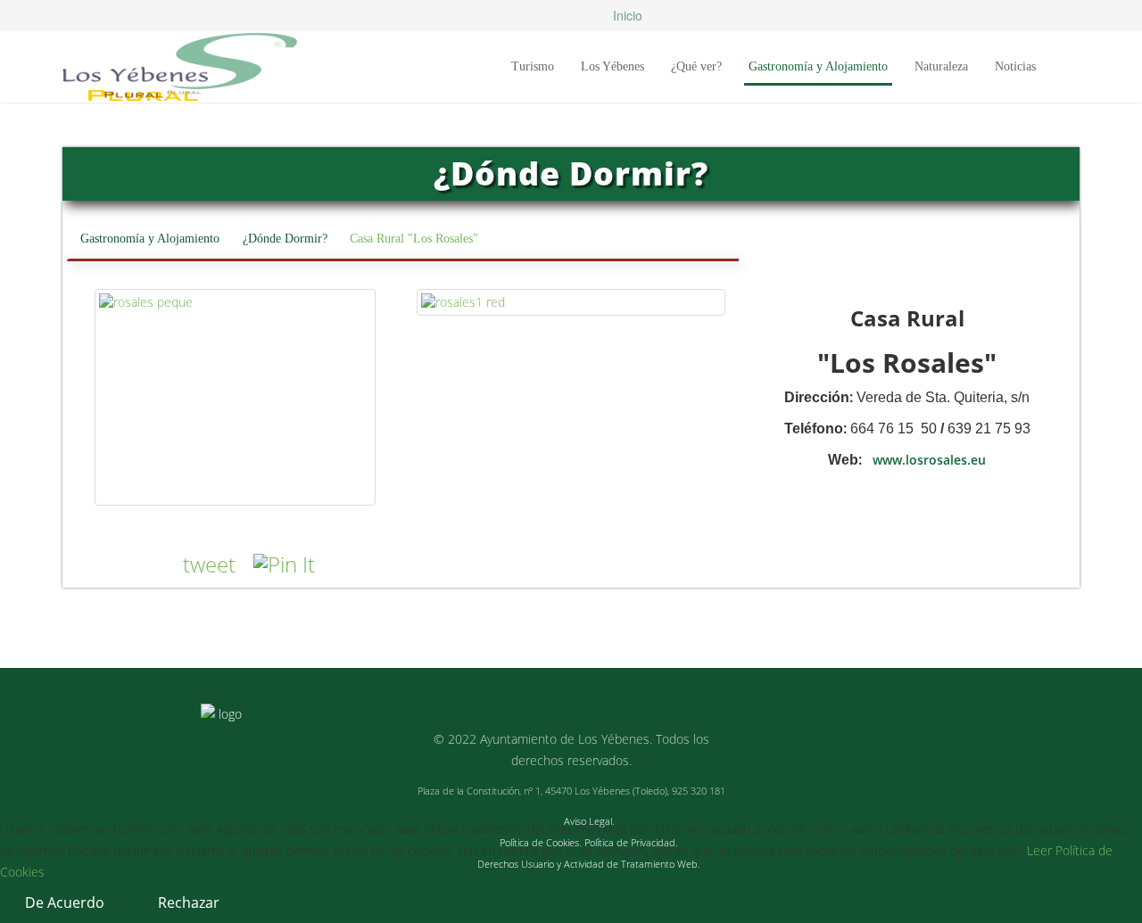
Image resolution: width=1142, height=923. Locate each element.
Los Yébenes (612, 66)
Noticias (1015, 66)
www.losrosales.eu (929, 459)
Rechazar (188, 902)
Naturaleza (941, 66)
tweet (209, 564)
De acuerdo (64, 902)
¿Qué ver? (696, 66)
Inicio (625, 15)
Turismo (532, 66)
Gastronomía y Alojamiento (818, 66)
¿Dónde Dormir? (285, 238)
